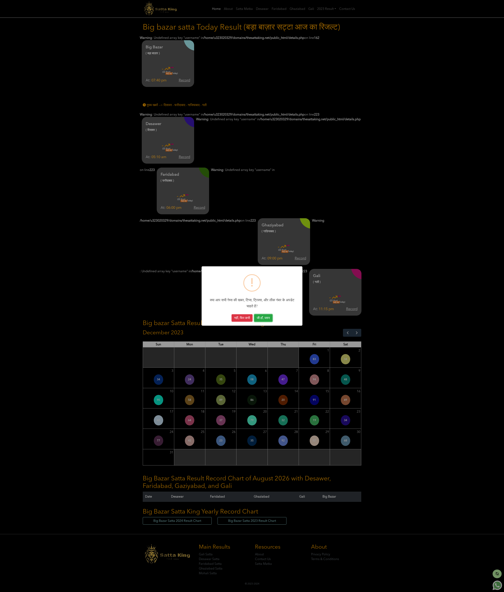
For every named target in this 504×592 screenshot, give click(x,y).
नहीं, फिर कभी (242, 318)
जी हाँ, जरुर (263, 318)
